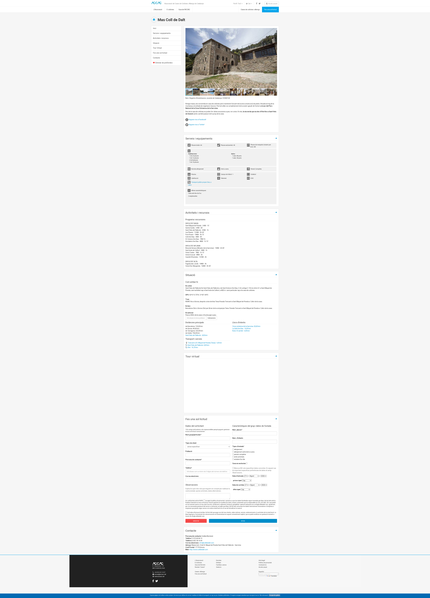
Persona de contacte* (193, 460)
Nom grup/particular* (193, 435)
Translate (274, 576)
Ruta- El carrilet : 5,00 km (241, 331)
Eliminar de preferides (164, 63)
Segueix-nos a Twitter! (196, 124)
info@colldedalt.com (206, 543)
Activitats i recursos (161, 38)
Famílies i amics (221, 565)
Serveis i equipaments (162, 33)
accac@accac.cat (160, 574)
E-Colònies (198, 562)
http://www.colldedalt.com (198, 549)
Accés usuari (272, 3)
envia (243, 521)
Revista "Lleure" (200, 567)
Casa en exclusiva (239, 463)
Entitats (218, 562)
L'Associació (158, 9)
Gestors (218, 567)
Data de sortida (238, 485)
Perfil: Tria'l (237, 3)
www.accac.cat (159, 576)
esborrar (196, 521)
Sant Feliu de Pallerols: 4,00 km (198, 345)
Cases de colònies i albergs (250, 9)
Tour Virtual (157, 48)
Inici (154, 28)
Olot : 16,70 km (192, 347)
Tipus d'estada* (238, 446)
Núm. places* (237, 430)
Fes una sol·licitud (270, 9)
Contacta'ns (262, 565)
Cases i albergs (200, 571)
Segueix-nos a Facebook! (197, 119)
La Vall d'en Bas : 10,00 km (241, 328)
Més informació (264, 595)
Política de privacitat (265, 562)
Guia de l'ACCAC (184, 9)
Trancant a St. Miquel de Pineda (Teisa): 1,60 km (205, 343)
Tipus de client (190, 443)
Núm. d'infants (237, 438)
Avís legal (262, 560)
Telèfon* (188, 468)
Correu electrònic (192, 476)
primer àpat (237, 480)
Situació (156, 43)
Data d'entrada (237, 476)
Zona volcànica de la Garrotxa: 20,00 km (246, 326)
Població (188, 451)
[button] (275, 58)
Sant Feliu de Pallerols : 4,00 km (196, 335)
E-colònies (170, 9)
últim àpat (236, 489)
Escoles (218, 560)
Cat (249, 3)
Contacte (156, 58)
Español (261, 571)
